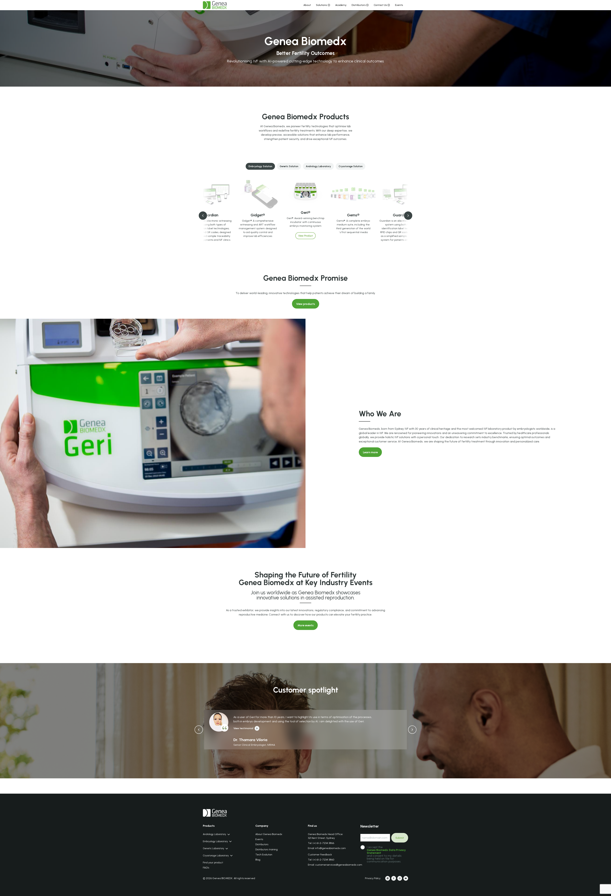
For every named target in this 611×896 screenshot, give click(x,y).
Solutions (321, 5)
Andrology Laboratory (318, 166)
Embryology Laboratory (215, 841)
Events (399, 5)
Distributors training (266, 849)
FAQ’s (206, 867)
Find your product (213, 862)
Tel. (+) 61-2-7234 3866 (321, 843)
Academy (341, 5)
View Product (210, 249)
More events (306, 625)
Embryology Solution (260, 166)
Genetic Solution (289, 166)
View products (305, 304)
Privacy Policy (372, 878)
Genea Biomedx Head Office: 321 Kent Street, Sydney (325, 836)
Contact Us (380, 5)
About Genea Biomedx (268, 834)
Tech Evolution (263, 854)
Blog (257, 859)
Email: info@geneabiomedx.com (327, 848)
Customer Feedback (320, 854)
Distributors (359, 5)
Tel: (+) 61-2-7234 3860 (321, 859)
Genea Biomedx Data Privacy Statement (386, 851)
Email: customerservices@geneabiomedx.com (335, 864)
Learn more (370, 452)
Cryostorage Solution (350, 166)
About (307, 5)
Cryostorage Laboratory (216, 855)
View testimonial (243, 728)
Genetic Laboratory (213, 848)
